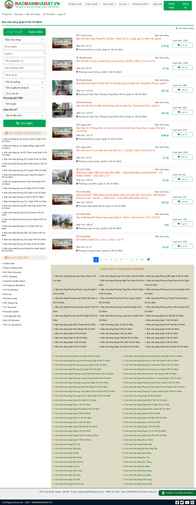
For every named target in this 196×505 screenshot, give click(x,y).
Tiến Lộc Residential (12, 325)
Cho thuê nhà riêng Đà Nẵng (137, 466)
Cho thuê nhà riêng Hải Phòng (68, 457)
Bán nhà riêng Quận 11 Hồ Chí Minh (71, 338)
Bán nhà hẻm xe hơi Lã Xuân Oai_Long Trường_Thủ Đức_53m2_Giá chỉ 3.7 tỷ (115, 61)
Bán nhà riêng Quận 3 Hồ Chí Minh (162, 333)
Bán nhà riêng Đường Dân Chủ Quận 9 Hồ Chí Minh (23, 234)
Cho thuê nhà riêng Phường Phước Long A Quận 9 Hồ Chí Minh (153, 378)
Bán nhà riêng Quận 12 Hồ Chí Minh (117, 325)
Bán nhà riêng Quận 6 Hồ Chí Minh (162, 338)
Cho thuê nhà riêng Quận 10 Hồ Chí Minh (142, 396)
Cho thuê (91, 4)
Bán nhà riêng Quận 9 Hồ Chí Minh (116, 329)
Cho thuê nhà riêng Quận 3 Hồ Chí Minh (73, 422)
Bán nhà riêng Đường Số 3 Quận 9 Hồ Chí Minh (25, 159)
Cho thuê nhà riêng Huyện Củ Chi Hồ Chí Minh (145, 431)
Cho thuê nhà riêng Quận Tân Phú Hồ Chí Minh (145, 435)
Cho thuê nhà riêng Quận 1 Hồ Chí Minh (73, 405)
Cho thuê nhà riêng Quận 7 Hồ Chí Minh (73, 440)
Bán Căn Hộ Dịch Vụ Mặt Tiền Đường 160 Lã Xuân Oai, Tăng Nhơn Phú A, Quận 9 (117, 105)
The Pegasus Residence (14, 285)
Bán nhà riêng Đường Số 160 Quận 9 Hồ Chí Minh (23, 213)
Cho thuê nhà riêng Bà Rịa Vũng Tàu (140, 448)
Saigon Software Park (13, 268)
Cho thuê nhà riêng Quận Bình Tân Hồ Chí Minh (145, 400)
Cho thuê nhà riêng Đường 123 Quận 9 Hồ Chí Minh (78, 369)
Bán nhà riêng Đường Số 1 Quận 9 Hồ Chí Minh (25, 201)
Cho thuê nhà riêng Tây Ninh (68, 475)
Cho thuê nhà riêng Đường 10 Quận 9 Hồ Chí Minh (77, 356)
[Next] (148, 259)
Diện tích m (10, 109)
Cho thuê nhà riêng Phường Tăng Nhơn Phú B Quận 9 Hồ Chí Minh (154, 387)
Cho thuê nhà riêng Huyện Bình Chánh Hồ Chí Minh (147, 409)
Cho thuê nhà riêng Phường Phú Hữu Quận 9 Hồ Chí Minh (150, 374)
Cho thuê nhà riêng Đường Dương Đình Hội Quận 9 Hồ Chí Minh (153, 356)
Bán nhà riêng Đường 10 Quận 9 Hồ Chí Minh (24, 244)
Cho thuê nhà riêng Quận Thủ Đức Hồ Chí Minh (145, 418)
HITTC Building (10, 276)
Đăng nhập (172, 5)
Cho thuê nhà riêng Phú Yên (137, 457)
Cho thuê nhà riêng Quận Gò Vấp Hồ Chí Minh (75, 400)
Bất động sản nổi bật (24, 133)
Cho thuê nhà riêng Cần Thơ (68, 444)
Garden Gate (9, 263)
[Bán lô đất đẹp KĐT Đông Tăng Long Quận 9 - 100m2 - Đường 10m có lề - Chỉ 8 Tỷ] (62, 221)
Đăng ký (185, 5)
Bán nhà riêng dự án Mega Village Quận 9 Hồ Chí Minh (23, 147)
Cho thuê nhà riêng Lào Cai (67, 466)
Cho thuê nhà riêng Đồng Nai (68, 448)
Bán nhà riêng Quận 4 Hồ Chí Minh (70, 347)
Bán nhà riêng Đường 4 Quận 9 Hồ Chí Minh (24, 197)
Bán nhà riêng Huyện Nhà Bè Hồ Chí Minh (120, 338)
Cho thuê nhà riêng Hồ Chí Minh (138, 440)
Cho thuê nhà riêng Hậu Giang (137, 470)
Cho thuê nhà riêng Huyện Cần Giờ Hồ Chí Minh (76, 435)
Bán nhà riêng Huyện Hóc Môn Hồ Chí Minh (120, 342)
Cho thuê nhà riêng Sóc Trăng (137, 462)
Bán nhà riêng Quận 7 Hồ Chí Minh (162, 320)
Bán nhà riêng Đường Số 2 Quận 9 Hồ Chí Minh (122, 276)
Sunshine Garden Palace (14, 281)
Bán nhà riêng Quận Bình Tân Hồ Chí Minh (165, 325)
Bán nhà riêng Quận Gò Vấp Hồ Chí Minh (165, 316)
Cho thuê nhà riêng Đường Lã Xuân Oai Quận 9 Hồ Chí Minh (151, 365)
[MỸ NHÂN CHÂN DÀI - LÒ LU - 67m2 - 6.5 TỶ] (62, 244)
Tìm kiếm (26, 123)
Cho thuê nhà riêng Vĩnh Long (68, 470)
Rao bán (108, 4)
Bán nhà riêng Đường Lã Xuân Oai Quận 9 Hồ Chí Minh (23, 182)
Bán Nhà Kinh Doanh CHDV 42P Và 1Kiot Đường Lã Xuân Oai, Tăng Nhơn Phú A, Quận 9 (121, 83)
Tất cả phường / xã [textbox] (14, 61)
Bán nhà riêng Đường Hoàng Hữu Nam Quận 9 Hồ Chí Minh (24, 249)
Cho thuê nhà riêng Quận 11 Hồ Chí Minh (73, 418)
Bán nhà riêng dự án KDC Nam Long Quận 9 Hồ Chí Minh (24, 153)
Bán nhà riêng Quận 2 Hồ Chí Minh (162, 342)
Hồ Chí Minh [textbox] (11, 46)
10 (142, 259)
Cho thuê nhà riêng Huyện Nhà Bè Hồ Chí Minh (76, 426)
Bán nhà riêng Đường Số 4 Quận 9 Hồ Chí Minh (25, 170)
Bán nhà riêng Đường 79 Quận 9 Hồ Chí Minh (24, 188)
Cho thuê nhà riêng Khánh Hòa (138, 444)
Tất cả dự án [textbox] (11, 75)
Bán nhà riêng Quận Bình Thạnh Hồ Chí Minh (75, 325)
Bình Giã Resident (11, 320)
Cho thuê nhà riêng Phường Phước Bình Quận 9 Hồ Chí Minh (82, 396)
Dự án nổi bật (18, 257)
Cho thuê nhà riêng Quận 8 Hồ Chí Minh (142, 413)
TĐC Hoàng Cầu (10, 303)
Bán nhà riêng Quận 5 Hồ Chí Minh (70, 342)
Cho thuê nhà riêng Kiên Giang (138, 479)
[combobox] (24, 47)
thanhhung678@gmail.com (91, 491)
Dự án (123, 4)
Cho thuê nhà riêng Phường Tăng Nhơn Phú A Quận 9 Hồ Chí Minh (85, 391)
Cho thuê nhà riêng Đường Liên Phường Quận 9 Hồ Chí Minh (82, 360)
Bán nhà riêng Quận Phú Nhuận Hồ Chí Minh (75, 329)
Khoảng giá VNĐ (13, 98)
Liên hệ (157, 4)
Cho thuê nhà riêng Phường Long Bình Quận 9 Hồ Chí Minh (81, 383)
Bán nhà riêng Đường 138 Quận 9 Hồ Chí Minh (25, 193)
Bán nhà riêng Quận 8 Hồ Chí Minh (70, 333)
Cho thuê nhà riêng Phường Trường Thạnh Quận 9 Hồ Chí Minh (153, 391)
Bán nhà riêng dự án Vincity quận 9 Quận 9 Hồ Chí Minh (24, 140)
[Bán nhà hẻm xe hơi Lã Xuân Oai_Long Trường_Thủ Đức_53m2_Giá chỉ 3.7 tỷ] (62, 65)
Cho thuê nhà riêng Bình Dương (69, 484)
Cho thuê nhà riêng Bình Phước (69, 462)
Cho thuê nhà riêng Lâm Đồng (137, 453)
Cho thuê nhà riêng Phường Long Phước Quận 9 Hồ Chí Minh (152, 383)
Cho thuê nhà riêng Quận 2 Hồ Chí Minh (142, 426)
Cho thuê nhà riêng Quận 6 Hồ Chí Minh (142, 422)
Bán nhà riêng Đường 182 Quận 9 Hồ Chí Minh (25, 239)
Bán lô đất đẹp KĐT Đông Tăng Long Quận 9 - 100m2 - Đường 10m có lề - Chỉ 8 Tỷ (118, 217)
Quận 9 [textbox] (8, 53)
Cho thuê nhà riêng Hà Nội (67, 453)
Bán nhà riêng (33, 14)
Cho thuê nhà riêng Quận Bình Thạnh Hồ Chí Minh (146, 405)
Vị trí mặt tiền (12, 93)
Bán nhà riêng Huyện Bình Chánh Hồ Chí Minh (167, 347)
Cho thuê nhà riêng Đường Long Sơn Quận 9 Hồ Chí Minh (81, 365)
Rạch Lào (7, 294)
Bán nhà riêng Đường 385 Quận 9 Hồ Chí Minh (167, 276)
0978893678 (133, 491)
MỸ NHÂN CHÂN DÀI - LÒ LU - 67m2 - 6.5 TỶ (99, 239)
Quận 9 (61, 14)
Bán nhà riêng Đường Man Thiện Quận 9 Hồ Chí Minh (24, 165)
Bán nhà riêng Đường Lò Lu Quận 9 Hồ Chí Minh (22, 227)
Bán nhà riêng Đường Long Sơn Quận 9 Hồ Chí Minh (24, 220)
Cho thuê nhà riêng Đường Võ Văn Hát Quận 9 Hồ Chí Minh (151, 360)
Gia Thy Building (10, 290)
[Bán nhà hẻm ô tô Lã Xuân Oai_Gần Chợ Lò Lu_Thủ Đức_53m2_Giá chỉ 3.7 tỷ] (62, 154)
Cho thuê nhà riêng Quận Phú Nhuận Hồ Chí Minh (77, 409)
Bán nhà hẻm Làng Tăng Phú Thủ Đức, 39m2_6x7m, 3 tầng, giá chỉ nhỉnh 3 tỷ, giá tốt (118, 38)
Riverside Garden (11, 311)
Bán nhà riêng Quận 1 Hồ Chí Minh (116, 333)
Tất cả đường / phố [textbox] (14, 68)
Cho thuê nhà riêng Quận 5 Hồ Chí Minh (73, 431)
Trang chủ (75, 4)
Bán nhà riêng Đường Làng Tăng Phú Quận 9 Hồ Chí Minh (23, 176)
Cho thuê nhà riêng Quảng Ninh (138, 484)
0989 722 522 (112, 491)
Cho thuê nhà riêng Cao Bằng (137, 475)
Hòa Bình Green (10, 298)
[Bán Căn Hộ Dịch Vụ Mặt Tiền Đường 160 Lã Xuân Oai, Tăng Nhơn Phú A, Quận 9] (62, 110)
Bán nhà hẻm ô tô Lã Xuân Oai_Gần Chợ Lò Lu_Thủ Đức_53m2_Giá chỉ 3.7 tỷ (115, 150)
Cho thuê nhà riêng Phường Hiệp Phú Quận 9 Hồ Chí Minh (81, 387)
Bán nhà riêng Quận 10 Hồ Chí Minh (162, 329)
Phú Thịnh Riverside (12, 272)
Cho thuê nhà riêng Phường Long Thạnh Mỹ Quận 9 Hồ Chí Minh (84, 374)
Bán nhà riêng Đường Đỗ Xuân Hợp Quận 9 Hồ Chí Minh (24, 207)
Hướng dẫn (140, 4)
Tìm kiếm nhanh (186, 28)
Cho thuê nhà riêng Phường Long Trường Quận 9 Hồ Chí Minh (83, 378)
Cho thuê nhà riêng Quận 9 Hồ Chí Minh (73, 413)
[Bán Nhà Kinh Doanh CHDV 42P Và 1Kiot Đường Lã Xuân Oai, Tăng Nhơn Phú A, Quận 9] (62, 87)
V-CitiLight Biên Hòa (12, 316)
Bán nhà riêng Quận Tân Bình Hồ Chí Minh (120, 347)
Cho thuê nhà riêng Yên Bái (67, 479)
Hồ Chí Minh (49, 14)
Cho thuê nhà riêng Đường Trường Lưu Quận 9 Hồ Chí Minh (151, 369)
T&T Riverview (9, 307)
